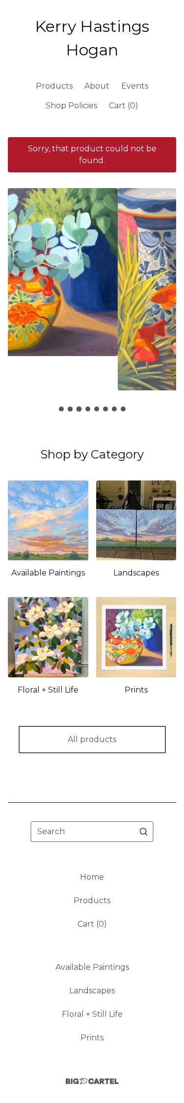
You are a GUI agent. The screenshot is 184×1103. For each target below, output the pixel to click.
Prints (92, 1037)
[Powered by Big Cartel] (92, 1081)
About (96, 86)
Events (134, 86)
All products (92, 739)
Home (92, 877)
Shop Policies (71, 105)
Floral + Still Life (92, 1014)
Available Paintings (92, 967)
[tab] (61, 409)
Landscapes (92, 990)
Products (54, 86)
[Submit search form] (144, 832)
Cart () (123, 105)
